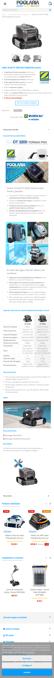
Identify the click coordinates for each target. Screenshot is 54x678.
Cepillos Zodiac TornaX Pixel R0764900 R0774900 (39, 592)
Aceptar (27, 672)
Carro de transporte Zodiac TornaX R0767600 (14, 590)
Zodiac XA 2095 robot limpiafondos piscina (39, 536)
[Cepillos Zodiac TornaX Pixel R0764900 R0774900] (39, 575)
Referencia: (6, 110)
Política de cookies (28, 652)
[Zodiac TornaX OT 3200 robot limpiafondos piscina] (27, 36)
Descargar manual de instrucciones (17, 439)
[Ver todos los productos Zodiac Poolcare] (34, 117)
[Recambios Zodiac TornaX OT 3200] (27, 472)
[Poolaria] (28, 4)
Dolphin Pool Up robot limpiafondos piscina (14, 536)
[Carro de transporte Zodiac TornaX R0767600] (14, 575)
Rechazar (27, 658)
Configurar (27, 665)
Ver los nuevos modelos (27, 103)
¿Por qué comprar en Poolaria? (15, 617)
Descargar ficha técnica (13, 435)
